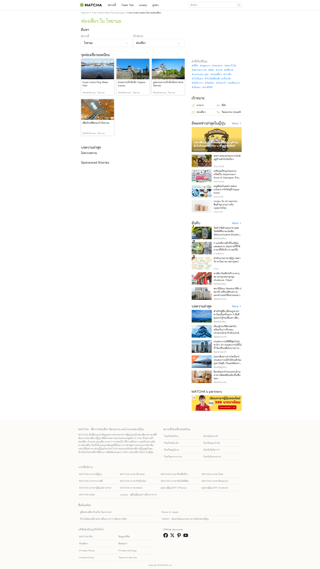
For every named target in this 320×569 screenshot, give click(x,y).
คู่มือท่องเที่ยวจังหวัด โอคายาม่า (96, 512)
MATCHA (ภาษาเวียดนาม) (215, 480)
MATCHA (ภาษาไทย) (212, 474)
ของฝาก (218, 65)
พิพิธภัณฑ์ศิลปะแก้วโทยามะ (96, 122)
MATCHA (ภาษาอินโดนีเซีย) (175, 480)
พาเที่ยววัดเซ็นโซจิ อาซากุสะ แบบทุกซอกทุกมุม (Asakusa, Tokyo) (227, 277)
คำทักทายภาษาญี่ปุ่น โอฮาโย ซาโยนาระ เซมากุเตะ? (227, 260)
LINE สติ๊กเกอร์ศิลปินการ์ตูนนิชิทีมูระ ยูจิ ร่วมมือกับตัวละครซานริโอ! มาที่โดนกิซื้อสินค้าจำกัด (216, 146)
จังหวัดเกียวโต (171, 442)
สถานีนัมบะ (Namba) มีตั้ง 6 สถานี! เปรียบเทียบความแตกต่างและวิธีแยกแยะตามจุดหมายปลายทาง (228, 293)
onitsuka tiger (201, 74)
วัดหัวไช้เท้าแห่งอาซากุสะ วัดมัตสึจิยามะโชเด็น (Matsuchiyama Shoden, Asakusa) (227, 232)
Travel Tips (127, 5)
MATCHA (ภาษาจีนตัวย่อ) (133, 480)
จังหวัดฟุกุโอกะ (171, 449)
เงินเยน (197, 87)
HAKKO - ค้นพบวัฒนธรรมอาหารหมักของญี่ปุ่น (185, 518)
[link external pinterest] (180, 536)
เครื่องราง (235, 83)
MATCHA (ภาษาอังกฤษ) (132, 474)
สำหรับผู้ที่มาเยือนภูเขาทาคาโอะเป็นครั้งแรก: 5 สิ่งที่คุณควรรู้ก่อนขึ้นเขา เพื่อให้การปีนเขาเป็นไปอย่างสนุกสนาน (226, 317)
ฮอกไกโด (231, 65)
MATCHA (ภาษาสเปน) (131, 487)
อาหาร (200, 105)
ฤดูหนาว (206, 65)
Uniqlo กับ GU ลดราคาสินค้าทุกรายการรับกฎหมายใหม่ (226, 204)
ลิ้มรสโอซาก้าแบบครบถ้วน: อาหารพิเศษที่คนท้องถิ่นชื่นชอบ (227, 375)
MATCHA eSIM (87, 494)
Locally (143, 5)
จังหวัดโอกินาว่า (211, 449)
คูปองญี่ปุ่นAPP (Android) (215, 487)
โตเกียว (210, 83)
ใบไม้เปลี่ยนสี (213, 78)
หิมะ (212, 70)
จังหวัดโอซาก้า (210, 436)
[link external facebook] (166, 536)
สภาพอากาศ (200, 70)
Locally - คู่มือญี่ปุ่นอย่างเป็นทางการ (138, 494)
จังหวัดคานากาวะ (173, 456)
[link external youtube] (186, 536)
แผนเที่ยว (217, 74)
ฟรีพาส (229, 70)
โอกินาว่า (198, 83)
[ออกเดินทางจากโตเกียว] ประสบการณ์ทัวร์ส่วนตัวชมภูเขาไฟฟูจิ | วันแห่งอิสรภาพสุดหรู (227, 361)
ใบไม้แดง (198, 78)
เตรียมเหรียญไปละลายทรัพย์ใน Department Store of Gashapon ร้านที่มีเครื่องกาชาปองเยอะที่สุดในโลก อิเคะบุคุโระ (228, 177)
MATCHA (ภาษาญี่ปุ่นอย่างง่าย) (95, 487)
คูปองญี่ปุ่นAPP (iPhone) (174, 487)
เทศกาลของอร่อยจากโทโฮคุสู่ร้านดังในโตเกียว (227, 157)
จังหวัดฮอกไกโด (211, 442)
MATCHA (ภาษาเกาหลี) (91, 480)
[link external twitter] (173, 536)
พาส (220, 70)
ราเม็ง (228, 74)
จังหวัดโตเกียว (171, 436)
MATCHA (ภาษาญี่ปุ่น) (90, 474)
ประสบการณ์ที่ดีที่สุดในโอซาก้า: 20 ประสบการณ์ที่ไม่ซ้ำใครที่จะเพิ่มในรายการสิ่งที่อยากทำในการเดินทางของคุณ (228, 348)
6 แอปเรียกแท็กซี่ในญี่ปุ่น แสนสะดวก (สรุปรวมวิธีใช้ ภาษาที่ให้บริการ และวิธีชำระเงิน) (227, 248)
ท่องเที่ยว (201, 112)
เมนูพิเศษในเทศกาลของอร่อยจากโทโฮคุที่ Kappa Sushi (226, 189)
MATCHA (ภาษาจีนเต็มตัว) (174, 474)
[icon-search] (239, 4)
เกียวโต (227, 78)
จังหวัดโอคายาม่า (212, 456)
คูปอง (155, 5)
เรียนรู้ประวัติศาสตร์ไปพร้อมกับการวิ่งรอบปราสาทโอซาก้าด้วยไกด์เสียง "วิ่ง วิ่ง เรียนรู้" (226, 331)
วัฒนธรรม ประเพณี (231, 112)
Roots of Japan (170, 512)
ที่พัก (196, 65)
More (235, 123)
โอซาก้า (222, 83)
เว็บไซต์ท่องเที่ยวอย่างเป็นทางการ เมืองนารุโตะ (103, 518)
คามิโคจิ (208, 87)
